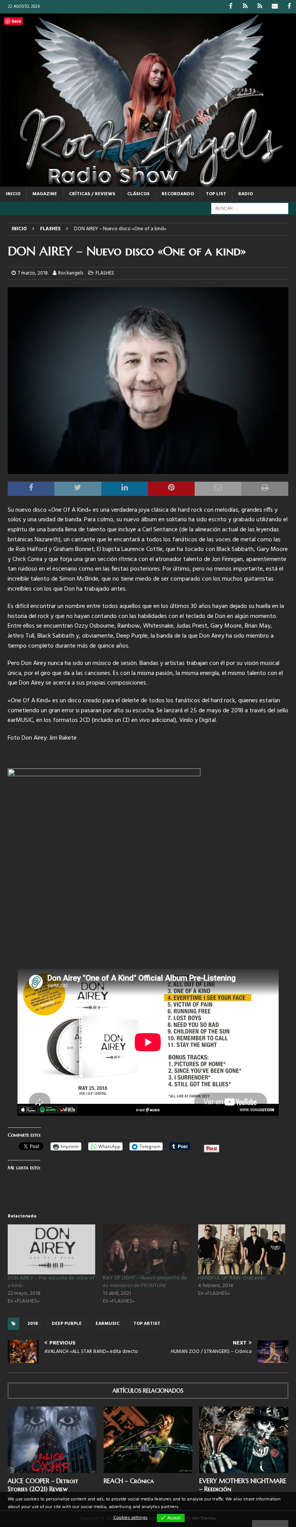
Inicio (13, 194)
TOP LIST (216, 194)
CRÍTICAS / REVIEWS (92, 194)
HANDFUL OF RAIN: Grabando (232, 1278)
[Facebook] (230, 6)
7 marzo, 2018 (33, 273)
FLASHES (105, 273)
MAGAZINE (44, 194)
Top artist (146, 1324)
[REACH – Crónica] (148, 1439)
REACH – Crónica (129, 1481)
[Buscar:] (249, 208)
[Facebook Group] (289, 6)
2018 (32, 1324)
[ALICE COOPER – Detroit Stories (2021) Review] (52, 1439)
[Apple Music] (260, 6)
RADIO (245, 194)
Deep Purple (67, 1324)
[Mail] (274, 6)
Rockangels (70, 273)
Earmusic (107, 1324)
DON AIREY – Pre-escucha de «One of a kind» (51, 1282)
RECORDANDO (177, 194)
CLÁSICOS (138, 194)
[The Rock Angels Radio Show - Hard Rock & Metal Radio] (148, 182)
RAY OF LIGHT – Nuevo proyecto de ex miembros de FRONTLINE (145, 1282)
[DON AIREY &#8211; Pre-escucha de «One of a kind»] (51, 1249)
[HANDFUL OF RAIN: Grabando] (242, 1249)
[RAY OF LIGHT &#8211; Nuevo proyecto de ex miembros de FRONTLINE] (146, 1249)
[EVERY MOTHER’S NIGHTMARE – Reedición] (243, 1439)
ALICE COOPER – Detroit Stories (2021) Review (43, 1485)
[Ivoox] (245, 6)
